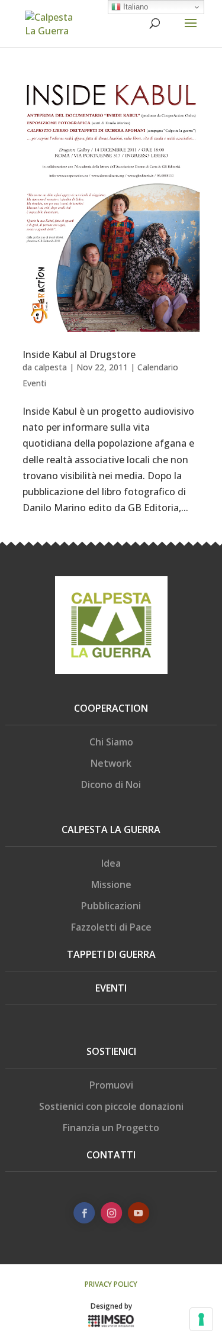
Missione (111, 884)
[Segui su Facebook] (84, 1212)
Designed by (111, 1306)
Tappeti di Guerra (111, 954)
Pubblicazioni (111, 905)
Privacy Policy (111, 1284)
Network (111, 763)
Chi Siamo (111, 741)
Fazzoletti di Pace (111, 927)
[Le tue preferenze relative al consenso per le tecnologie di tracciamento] (201, 1319)
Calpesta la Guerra (111, 829)
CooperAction (111, 708)
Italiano (134, 6)
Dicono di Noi (111, 784)
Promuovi (111, 1085)
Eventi (111, 987)
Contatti (111, 1154)
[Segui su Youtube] (138, 1212)
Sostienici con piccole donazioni (111, 1106)
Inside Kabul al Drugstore (79, 354)
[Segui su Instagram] (111, 1212)
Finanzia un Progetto (111, 1127)
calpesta (50, 367)
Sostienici (111, 1051)
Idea (111, 863)
